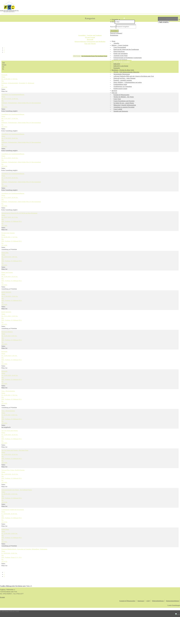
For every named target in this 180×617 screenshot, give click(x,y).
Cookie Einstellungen (173, 605)
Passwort (113, 26)
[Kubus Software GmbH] (177, 614)
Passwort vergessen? (116, 33)
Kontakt (2, 597)
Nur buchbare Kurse (101, 56)
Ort (3, 67)
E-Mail (112, 22)
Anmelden (114, 31)
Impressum (141, 601)
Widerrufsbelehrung (158, 601)
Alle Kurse (76, 56)
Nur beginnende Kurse (88, 56)
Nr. (3, 69)
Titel (3, 62)
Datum (4, 64)
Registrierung (114, 35)
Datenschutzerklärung (172, 601)
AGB (148, 601)
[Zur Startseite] (9, 11)
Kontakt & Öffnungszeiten (127, 601)
